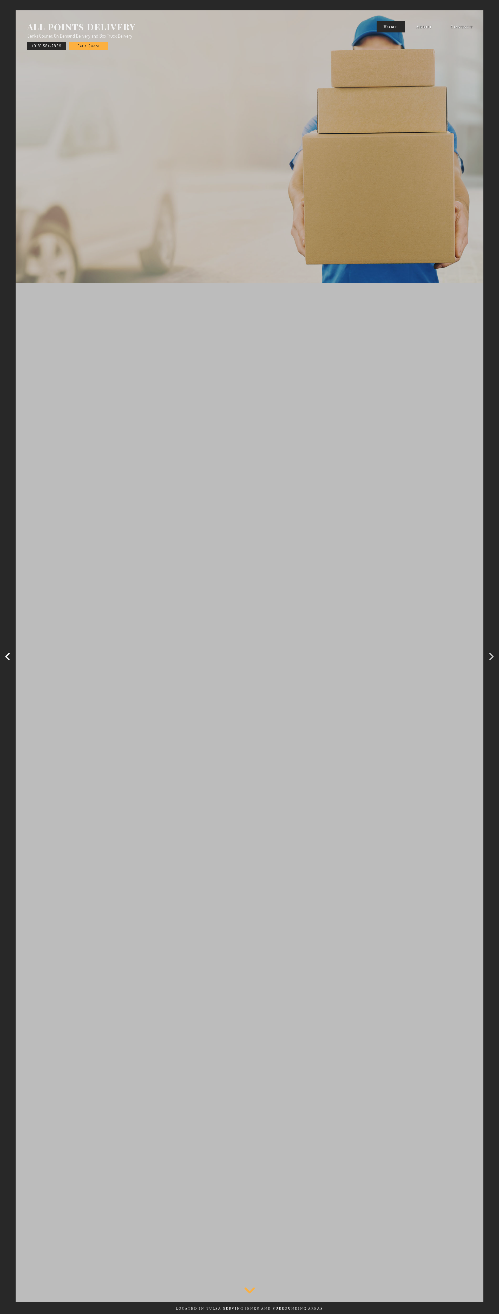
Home (390, 26)
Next (491, 657)
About (424, 26)
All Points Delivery (81, 27)
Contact (461, 26)
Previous (8, 657)
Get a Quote (88, 46)
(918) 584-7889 (47, 46)
